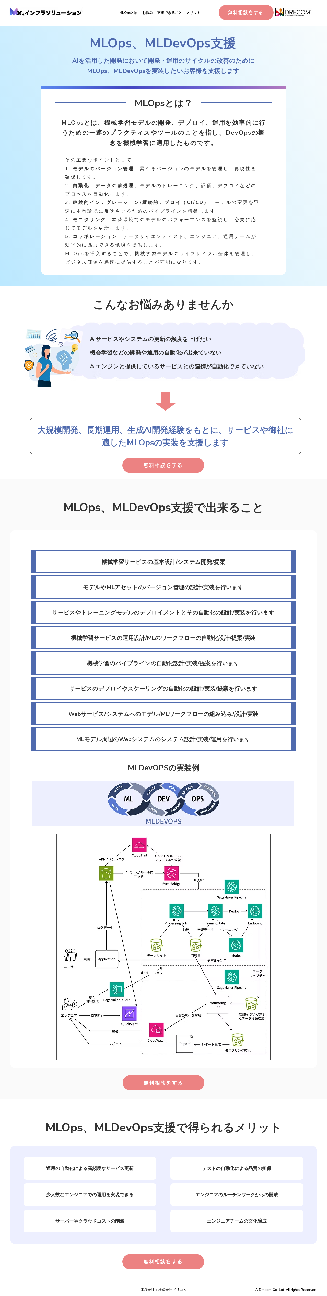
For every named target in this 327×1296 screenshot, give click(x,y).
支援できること (169, 12)
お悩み (147, 12)
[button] (163, 947)
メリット (193, 12)
